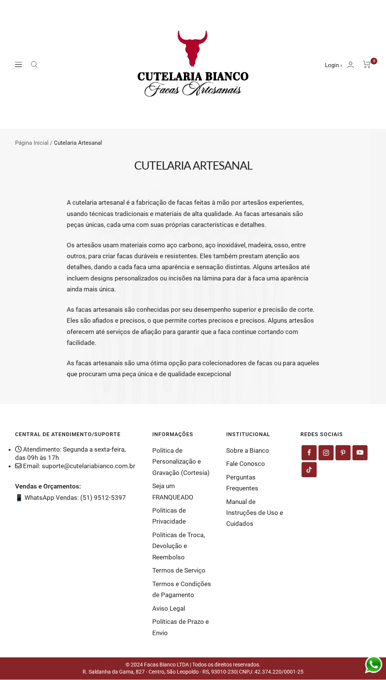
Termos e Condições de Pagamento (181, 589)
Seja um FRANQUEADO (172, 491)
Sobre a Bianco (247, 450)
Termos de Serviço (178, 570)
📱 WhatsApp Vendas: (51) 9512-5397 (70, 497)
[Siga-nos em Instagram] (326, 452)
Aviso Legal (168, 608)
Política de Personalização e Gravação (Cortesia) (181, 461)
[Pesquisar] (34, 64)
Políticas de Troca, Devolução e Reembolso (178, 546)
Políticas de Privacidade (169, 516)
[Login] (350, 64)
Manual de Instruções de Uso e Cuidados (254, 513)
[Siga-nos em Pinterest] (343, 452)
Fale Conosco (245, 463)
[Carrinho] (367, 64)
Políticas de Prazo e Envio (180, 627)
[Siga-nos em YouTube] (360, 452)
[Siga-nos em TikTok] (309, 469)
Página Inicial (32, 142)
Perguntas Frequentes (242, 482)
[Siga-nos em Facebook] (309, 452)
